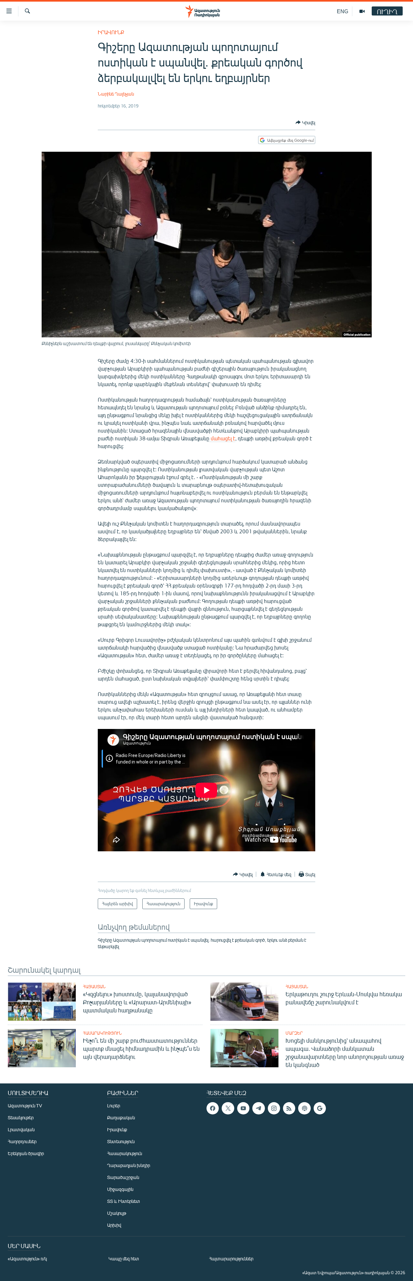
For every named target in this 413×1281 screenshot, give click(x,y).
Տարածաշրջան (123, 1177)
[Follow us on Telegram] (258, 1108)
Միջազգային (120, 1189)
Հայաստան (94, 986)
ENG (342, 11)
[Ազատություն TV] (362, 11)
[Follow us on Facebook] (212, 1108)
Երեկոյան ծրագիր (26, 1153)
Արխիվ (114, 1225)
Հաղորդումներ (22, 1141)
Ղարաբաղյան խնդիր (128, 1165)
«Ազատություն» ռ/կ (27, 1258)
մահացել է (222, 438)
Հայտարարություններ (231, 1258)
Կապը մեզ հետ (123, 1258)
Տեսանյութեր (21, 1117)
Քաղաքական (121, 1117)
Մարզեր (294, 1033)
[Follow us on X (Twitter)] (228, 1108)
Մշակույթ (116, 1213)
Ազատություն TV (25, 1105)
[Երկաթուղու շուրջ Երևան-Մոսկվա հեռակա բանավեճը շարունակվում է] (244, 1001)
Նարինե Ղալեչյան (116, 94)
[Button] (305, 122)
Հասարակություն (102, 1033)
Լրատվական (21, 1129)
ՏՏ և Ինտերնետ (123, 1201)
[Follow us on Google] (320, 1108)
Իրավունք (111, 32)
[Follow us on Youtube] (243, 1108)
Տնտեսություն (121, 1141)
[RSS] (289, 1108)
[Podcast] (304, 1108)
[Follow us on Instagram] (274, 1108)
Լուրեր (113, 1105)
